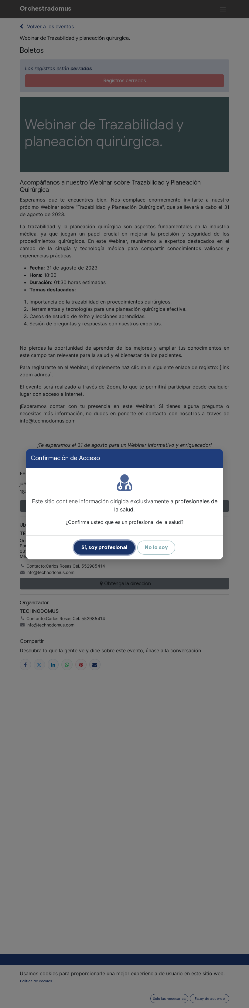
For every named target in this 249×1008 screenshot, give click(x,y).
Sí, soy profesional (104, 548)
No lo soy (156, 548)
